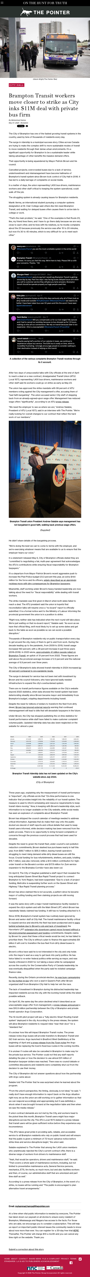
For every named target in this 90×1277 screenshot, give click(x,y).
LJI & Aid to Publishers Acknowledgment (38, 1261)
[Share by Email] (27, 126)
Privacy (65, 1259)
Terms (73, 1259)
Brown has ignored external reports (32, 707)
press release (62, 401)
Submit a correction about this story (26, 1249)
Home (7, 1259)
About (14, 1259)
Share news (35, 1259)
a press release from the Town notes (48, 1042)
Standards (9, 1261)
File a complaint (51, 1259)
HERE (76, 1230)
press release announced (66, 1005)
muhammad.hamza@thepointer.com (32, 1206)
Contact (23, 1259)
